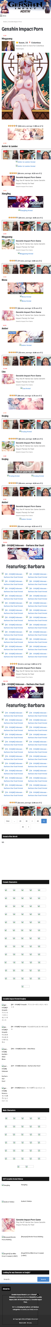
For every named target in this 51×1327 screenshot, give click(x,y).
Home (5, 21)
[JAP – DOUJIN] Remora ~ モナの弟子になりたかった (28, 1088)
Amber (5, 328)
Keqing (5, 415)
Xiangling (6, 193)
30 (26, 821)
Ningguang (7, 38)
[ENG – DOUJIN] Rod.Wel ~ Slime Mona (23, 1048)
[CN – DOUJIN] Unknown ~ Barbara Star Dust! (23, 684)
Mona (4, 279)
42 (23, 827)
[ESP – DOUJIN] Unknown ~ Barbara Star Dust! (25, 1066)
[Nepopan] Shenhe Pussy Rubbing (32, 1236)
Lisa (3, 371)
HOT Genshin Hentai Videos (13, 1179)
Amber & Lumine (10, 146)
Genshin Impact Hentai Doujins (14, 999)
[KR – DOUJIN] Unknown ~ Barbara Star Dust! (23, 545)
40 (38, 821)
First (7, 821)
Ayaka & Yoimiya (26, 1201)
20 (20, 821)
